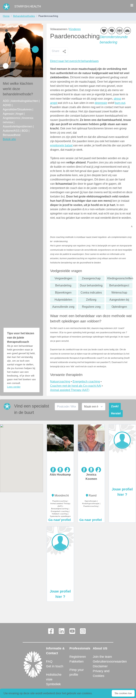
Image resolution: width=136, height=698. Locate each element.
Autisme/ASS (11, 130)
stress (117, 98)
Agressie (9, 113)
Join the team (102, 656)
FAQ (49, 661)
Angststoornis (12, 117)
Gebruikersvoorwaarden (103, 661)
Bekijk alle (9, 139)
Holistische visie (53, 677)
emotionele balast (61, 145)
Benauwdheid (11, 134)
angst (54, 102)
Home (6, 16)
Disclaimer (100, 666)
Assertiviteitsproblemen (18, 126)
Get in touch (54, 666)
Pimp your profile (76, 672)
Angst (20, 113)
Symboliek (53, 684)
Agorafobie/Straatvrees (17, 109)
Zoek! (115, 406)
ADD (6, 100)
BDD (25, 130)
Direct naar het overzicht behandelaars (74, 61)
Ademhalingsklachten (25, 100)
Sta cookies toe (123, 693)
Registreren (77, 656)
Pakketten (76, 661)
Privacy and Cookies (101, 673)
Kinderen (75, 29)
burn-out (120, 102)
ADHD (7, 105)
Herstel (116, 413)
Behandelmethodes (24, 16)
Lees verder (14, 386)
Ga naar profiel (59, 520)
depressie (101, 102)
